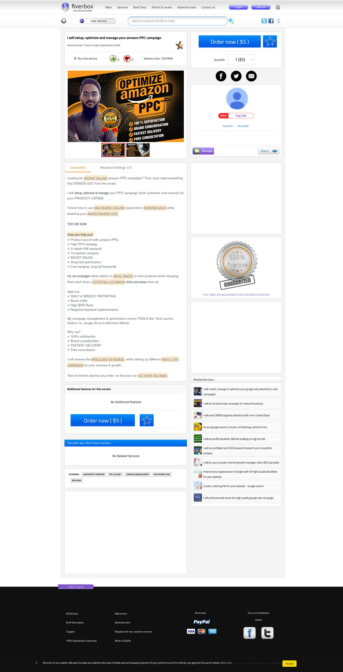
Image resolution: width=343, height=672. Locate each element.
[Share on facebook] (221, 76)
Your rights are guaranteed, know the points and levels (236, 294)
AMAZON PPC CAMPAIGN (94, 474)
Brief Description (75, 622)
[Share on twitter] (236, 76)
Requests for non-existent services (133, 631)
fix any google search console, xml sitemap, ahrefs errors (235, 427)
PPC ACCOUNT (115, 474)
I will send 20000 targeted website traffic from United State (236, 415)
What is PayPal (123, 640)
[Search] (231, 21)
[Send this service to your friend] (251, 76)
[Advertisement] (236, 198)
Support (70, 631)
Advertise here (122, 622)
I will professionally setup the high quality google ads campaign (238, 497)
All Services (72, 613)
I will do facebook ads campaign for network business (233, 403)
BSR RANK (76, 480)
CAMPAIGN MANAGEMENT (137, 474)
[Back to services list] (269, 151)
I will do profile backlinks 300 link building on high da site (234, 439)
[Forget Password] (278, 6)
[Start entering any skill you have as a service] (97, 20)
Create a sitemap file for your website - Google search (233, 486)
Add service (121, 613)
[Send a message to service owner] (203, 151)
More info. (226, 662)
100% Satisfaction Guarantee (81, 640)
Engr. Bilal (241, 115)
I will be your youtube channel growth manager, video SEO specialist (241, 462)
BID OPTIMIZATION (162, 474)
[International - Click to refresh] (63, 21)
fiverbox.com (78, 7)
